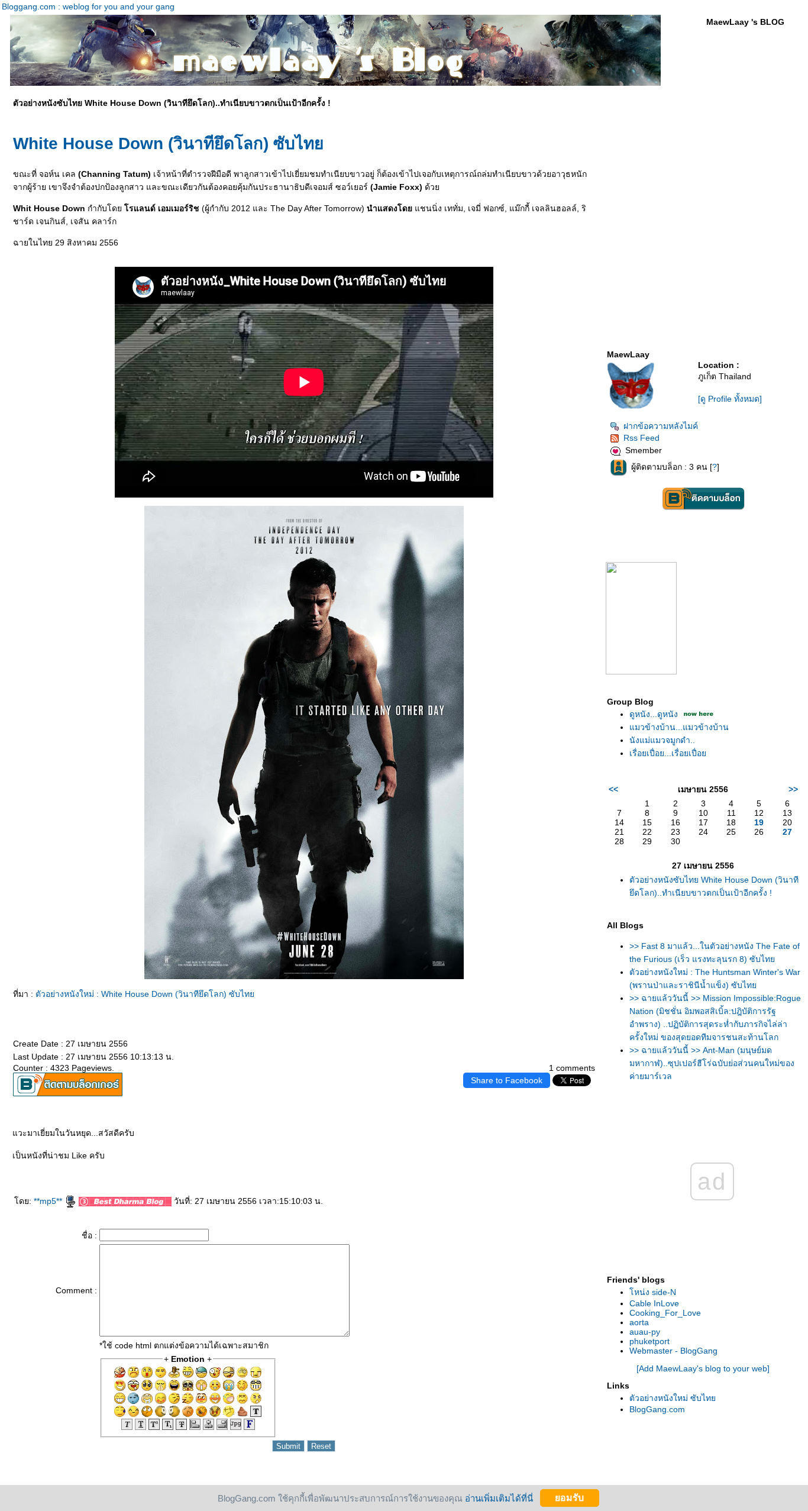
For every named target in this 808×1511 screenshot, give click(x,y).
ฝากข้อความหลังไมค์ (660, 426)
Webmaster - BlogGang (673, 1350)
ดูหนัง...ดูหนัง (653, 714)
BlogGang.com (657, 1409)
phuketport (649, 1341)
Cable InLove (654, 1303)
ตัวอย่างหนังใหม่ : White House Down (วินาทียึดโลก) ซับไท (144, 994)
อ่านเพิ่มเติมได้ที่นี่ (499, 1498)
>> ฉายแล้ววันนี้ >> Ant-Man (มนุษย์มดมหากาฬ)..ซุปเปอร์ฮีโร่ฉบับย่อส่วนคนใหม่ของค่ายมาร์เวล (711, 1063)
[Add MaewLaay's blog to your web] (703, 1368)
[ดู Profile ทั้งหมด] (730, 398)
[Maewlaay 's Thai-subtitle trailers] (641, 671)
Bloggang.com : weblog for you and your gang (88, 6)
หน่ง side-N (652, 1292)
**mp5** (49, 1201)
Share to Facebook (506, 1080)
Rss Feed (641, 438)
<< (613, 789)
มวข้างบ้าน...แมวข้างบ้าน (679, 727)
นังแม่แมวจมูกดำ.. (662, 740)
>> (793, 789)
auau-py (644, 1331)
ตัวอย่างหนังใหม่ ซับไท (672, 1398)
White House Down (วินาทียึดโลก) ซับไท (168, 143)
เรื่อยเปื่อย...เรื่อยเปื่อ (667, 753)
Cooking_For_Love (665, 1313)
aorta (639, 1322)
